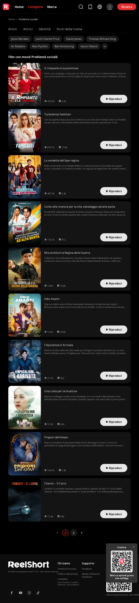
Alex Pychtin (40, 46)
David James (74, 39)
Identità (45, 29)
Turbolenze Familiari (57, 114)
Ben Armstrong (64, 46)
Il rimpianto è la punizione (61, 68)
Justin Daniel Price (47, 39)
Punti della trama (69, 29)
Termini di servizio (67, 568)
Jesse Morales (20, 39)
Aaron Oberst (89, 46)
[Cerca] (80, 6)
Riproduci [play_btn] (115, 99)
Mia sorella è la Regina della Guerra (67, 253)
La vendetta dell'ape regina (61, 160)
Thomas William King (102, 39)
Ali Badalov (18, 46)
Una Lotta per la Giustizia (60, 391)
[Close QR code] (133, 547)
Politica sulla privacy (68, 573)
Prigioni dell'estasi (56, 437)
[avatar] (109, 6)
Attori (12, 29)
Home (19, 7)
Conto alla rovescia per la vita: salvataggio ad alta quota (79, 206)
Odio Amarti (51, 299)
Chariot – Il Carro (55, 483)
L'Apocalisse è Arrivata (58, 345)
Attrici (28, 29)
